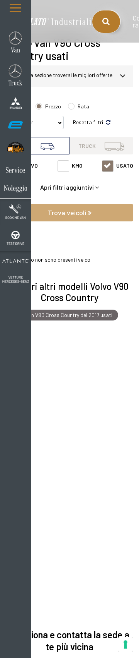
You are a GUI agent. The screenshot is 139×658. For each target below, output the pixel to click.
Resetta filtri (88, 122)
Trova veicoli (68, 212)
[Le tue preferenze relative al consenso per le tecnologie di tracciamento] (125, 644)
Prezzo (53, 106)
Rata (83, 106)
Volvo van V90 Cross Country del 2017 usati (62, 315)
